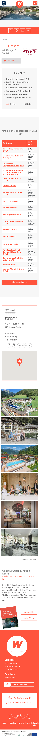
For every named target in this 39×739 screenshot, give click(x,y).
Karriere (5, 39)
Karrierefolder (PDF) (29, 613)
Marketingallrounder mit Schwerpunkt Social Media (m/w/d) (12, 252)
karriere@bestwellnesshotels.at (21, 703)
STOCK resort (11, 61)
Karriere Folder (10, 678)
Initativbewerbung (18, 282)
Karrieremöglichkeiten (13, 666)
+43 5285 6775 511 (16, 324)
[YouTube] (22, 716)
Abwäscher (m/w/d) (9, 265)
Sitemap (4, 723)
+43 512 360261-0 (21, 698)
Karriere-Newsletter (21, 684)
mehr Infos (28, 618)
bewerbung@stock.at (15, 327)
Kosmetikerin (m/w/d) (10, 244)
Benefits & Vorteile (12, 669)
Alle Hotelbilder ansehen (29, 560)
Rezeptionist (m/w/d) (10, 207)
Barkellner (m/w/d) (9, 186)
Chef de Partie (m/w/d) (11, 201)
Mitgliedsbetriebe (11, 663)
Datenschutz (12, 723)
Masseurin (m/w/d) (9, 236)
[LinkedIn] (29, 716)
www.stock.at (10, 333)
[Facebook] (10, 716)
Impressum (21, 723)
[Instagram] (16, 716)
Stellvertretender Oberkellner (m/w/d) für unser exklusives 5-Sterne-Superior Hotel (13, 172)
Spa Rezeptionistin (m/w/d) (12, 215)
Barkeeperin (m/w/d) (10, 229)
